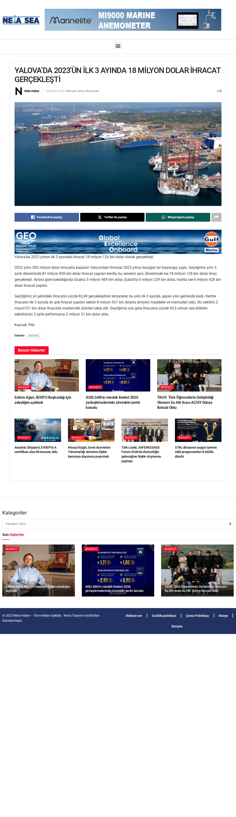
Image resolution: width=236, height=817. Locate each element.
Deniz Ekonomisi (88, 91)
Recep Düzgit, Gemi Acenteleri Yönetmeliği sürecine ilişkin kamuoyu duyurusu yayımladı (89, 452)
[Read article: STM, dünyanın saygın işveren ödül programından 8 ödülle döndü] (198, 430)
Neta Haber (31, 91)
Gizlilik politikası (164, 616)
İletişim (177, 626)
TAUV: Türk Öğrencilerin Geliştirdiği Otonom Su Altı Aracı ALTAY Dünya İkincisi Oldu (185, 402)
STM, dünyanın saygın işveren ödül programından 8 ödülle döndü (196, 452)
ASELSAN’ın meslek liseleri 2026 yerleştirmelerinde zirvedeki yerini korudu (113, 402)
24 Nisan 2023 (55, 91)
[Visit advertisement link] (118, 242)
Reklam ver (134, 616)
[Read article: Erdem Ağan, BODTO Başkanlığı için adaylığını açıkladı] (47, 375)
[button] (118, 45)
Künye (223, 616)
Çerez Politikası (197, 616)
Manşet (71, 91)
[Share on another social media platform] (216, 217)
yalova (33, 335)
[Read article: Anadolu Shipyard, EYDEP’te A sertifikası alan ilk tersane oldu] (38, 430)
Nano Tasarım (74, 615)
